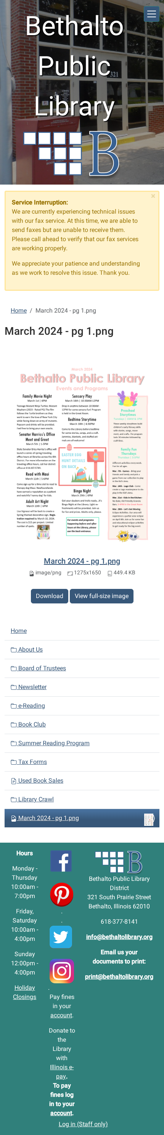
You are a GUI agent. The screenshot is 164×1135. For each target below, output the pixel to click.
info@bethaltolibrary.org (119, 936)
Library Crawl (35, 799)
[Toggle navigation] (151, 14)
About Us (30, 649)
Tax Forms (32, 761)
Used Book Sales (40, 780)
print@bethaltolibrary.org (119, 976)
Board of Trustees (41, 668)
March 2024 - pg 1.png (82, 561)
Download (49, 596)
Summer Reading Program (53, 743)
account (61, 1015)
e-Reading (31, 705)
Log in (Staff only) (83, 1124)
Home (19, 310)
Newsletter (32, 687)
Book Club (31, 724)
